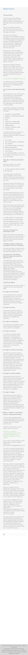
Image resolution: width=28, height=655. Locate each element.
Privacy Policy (17, 645)
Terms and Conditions (7, 645)
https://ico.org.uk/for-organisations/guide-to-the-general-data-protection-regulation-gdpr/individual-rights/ (12, 434)
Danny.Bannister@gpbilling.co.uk (14, 78)
